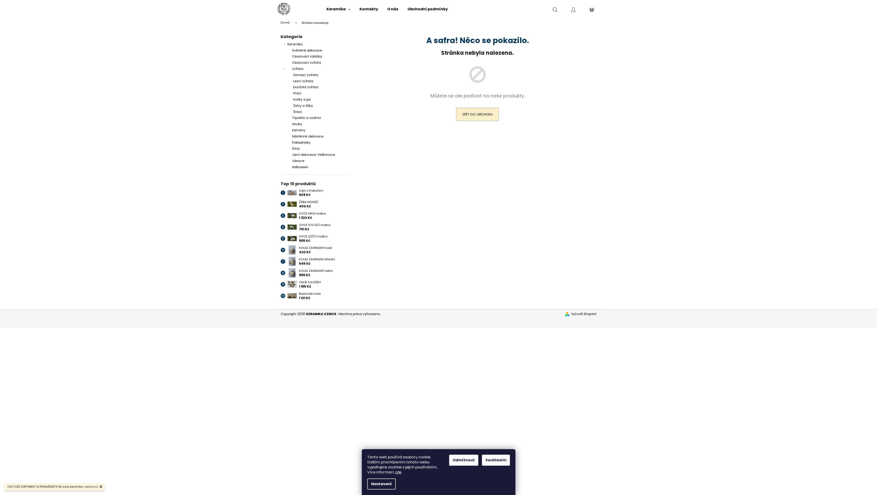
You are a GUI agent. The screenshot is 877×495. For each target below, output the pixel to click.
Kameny (298, 130)
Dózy (296, 148)
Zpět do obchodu (477, 114)
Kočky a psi (302, 99)
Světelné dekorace (307, 50)
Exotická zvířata (305, 87)
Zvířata (297, 68)
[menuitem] (338, 9)
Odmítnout (464, 460)
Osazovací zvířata (306, 62)
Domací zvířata (305, 75)
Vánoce (298, 161)
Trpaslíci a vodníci (306, 118)
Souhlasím (495, 460)
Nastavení (381, 484)
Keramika (295, 44)
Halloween (300, 167)
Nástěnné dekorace (308, 136)
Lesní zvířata (303, 81)
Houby (297, 124)
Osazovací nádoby (307, 56)
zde (398, 472)
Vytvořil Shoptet (584, 314)
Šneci (297, 112)
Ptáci (297, 93)
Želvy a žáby (303, 105)
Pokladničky (301, 142)
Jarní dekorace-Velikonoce (313, 154)
